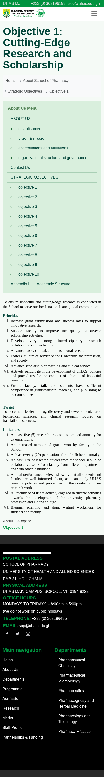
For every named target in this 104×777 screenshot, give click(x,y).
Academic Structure (53, 284)
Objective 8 (27, 255)
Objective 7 (27, 245)
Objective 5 (27, 226)
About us (21, 119)
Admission (11, 698)
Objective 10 (28, 274)
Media (7, 717)
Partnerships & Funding (22, 737)
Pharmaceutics (71, 690)
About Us (10, 669)
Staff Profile (12, 727)
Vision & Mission (32, 138)
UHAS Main (13, 3)
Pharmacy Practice (74, 731)
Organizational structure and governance (52, 158)
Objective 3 (27, 207)
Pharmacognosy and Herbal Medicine (76, 703)
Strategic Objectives (25, 91)
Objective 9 (27, 265)
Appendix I (20, 284)
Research (10, 708)
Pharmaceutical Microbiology (71, 678)
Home (10, 81)
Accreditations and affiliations (43, 148)
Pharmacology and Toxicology (74, 718)
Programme (12, 688)
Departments (13, 679)
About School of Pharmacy (46, 81)
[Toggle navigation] (94, 13)
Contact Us (20, 167)
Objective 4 (27, 216)
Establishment (30, 129)
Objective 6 (27, 236)
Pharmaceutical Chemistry (71, 662)
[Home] (24, 13)
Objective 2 (27, 197)
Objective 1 (59, 91)
